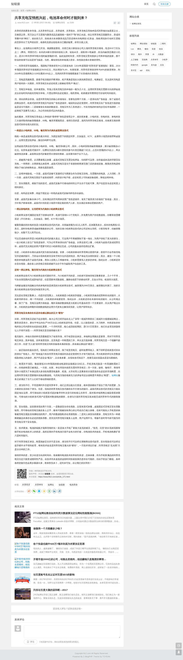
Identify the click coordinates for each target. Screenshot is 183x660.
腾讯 (139, 49)
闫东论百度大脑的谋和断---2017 (50, 590)
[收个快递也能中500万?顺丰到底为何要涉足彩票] (23, 548)
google (144, 65)
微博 (29, 491)
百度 (154, 49)
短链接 (15, 4)
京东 (162, 65)
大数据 (160, 54)
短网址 (115, 375)
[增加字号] (114, 23)
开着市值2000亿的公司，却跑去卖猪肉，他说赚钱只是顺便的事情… (69, 559)
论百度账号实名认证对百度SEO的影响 (54, 574)
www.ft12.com (23, 23)
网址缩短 (143, 43)
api (141, 70)
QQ (39, 491)
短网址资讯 (31, 10)
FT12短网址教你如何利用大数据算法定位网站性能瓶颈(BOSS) (66, 513)
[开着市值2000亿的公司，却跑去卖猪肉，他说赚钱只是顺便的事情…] (23, 563)
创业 (161, 49)
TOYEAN (106, 656)
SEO (133, 54)
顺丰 (140, 54)
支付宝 (133, 70)
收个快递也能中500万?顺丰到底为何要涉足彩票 (59, 544)
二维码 (163, 43)
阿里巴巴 (134, 65)
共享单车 (39, 485)
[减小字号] (118, 23)
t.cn (132, 49)
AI (153, 54)
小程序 (164, 60)
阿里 (147, 54)
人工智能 (134, 60)
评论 (32, 642)
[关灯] (179, 646)
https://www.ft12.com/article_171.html (54, 477)
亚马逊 (154, 65)
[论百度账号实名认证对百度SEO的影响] (23, 578)
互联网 (144, 60)
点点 (59, 491)
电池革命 (74, 485)
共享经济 (26, 485)
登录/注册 (164, 4)
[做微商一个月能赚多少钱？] (23, 532)
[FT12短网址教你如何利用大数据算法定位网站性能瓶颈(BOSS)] (23, 517)
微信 (146, 49)
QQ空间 (44, 491)
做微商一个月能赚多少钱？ (47, 528)
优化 (148, 70)
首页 (146, 4)
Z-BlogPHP (87, 656)
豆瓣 (49, 491)
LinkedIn (54, 491)
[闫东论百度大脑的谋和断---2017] (23, 594)
